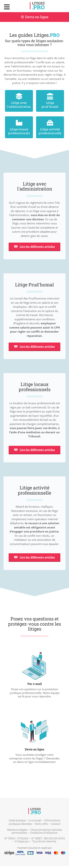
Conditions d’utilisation (44, 832)
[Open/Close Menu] (7, 7)
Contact (55, 824)
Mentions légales (17, 829)
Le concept (35, 820)
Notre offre (41, 824)
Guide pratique (17, 820)
